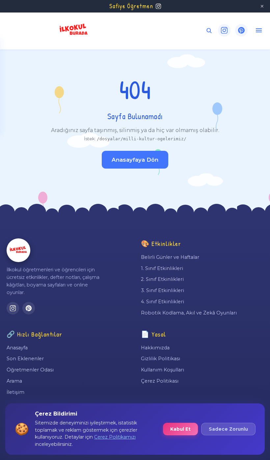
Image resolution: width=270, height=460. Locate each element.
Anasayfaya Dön (135, 159)
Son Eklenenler (25, 359)
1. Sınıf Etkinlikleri (162, 268)
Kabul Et (180, 429)
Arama (14, 381)
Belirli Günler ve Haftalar (170, 257)
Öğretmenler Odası (30, 370)
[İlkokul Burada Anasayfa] (74, 30)
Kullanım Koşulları (162, 370)
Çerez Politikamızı (115, 437)
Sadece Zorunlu (228, 429)
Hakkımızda (155, 348)
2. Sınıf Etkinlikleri (162, 279)
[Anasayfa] (18, 250)
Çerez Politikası (159, 381)
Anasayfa (17, 348)
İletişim (15, 392)
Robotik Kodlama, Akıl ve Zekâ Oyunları (189, 313)
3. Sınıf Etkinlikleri (162, 290)
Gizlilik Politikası (160, 359)
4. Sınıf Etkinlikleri (162, 302)
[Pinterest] (241, 30)
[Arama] (208, 30)
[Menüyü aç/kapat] (258, 30)
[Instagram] (224, 30)
